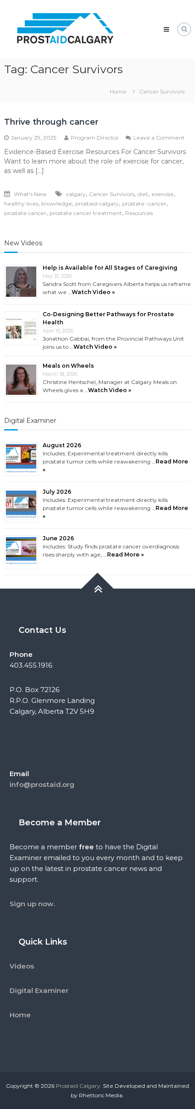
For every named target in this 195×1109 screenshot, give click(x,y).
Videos (22, 966)
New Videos (23, 243)
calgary (76, 194)
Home (20, 1015)
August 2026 (62, 445)
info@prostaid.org (42, 784)
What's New (30, 194)
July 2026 (57, 491)
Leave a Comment (159, 137)
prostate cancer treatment (85, 213)
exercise (162, 194)
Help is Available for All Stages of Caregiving (110, 267)
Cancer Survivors (111, 194)
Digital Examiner (30, 420)
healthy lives (21, 203)
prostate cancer (25, 213)
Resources (139, 213)
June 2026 (58, 538)
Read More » (125, 554)
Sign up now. (32, 903)
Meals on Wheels (68, 365)
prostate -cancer (144, 203)
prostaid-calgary (97, 203)
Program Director (95, 137)
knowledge (56, 203)
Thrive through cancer (51, 122)
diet (142, 194)
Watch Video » (93, 292)
